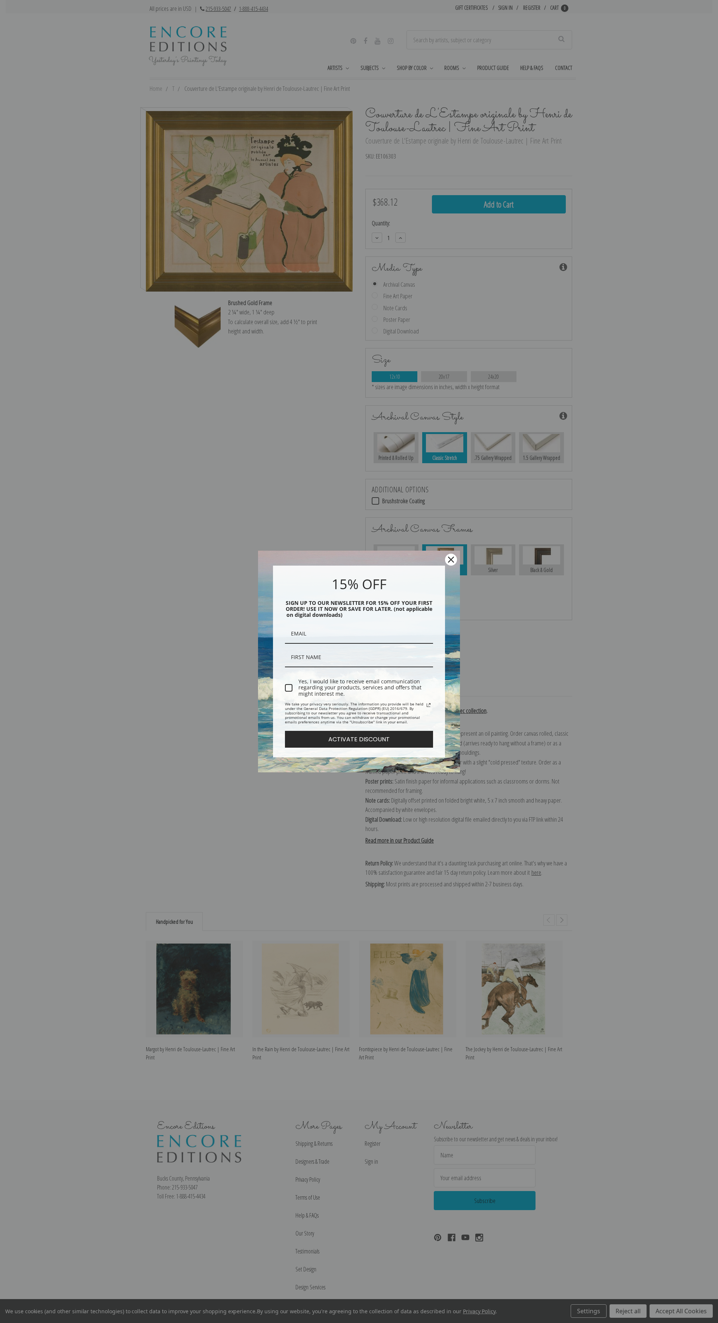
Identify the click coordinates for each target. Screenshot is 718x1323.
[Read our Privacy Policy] (428, 705)
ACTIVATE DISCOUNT (359, 739)
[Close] (451, 560)
